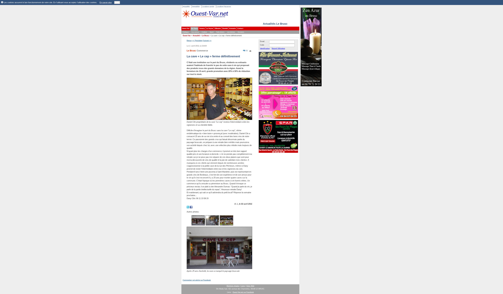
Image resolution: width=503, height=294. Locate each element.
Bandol (225, 28)
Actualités (186, 7)
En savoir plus (106, 2)
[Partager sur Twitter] (188, 207)
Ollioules (218, 28)
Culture (204, 32)
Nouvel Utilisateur (278, 48)
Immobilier (196, 7)
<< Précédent (197, 41)
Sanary (202, 28)
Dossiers (241, 32)
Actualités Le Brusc (275, 24)
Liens (243, 286)
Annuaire (232, 28)
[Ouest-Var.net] (205, 14)
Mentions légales (233, 286)
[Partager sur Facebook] (191, 207)
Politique (185, 32)
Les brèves (231, 32)
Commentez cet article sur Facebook (197, 280)
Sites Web (250, 286)
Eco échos (195, 32)
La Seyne (209, 28)
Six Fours (194, 28)
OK (117, 2)
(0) (247, 51)
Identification (265, 48)
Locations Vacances (224, 7)
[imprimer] (250, 51)
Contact (240, 28)
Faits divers (220, 32)
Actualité (196, 36)
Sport (212, 32)
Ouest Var (185, 28)
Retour (189, 41)
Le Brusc (205, 36)
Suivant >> (207, 41)
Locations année (208, 7)
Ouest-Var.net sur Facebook (243, 292)
